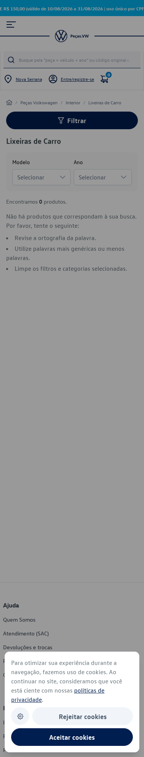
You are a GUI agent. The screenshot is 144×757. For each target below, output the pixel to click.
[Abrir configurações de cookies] (20, 716)
